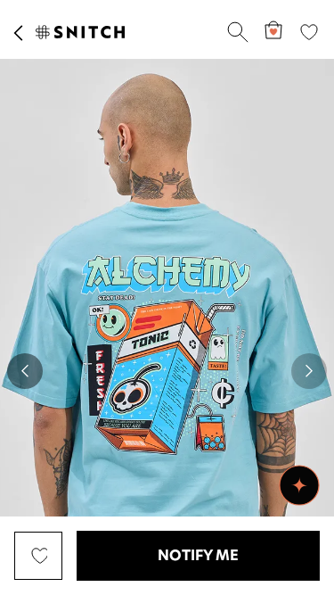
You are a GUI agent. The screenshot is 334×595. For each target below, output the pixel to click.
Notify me (198, 556)
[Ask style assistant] (299, 485)
